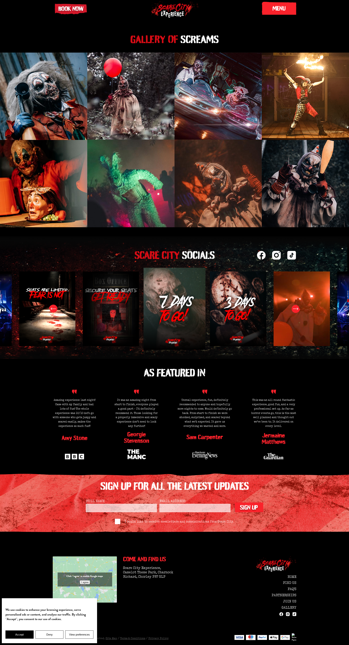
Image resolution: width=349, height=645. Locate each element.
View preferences (79, 634)
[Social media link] (261, 255)
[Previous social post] (53, 308)
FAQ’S (292, 589)
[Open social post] (47, 308)
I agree (85, 582)
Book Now (70, 9)
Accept (19, 634)
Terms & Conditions (132, 638)
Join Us (289, 601)
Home (292, 577)
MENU (279, 8)
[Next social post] (295, 308)
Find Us (289, 583)
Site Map (111, 638)
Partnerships (284, 595)
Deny (49, 634)
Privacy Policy (158, 638)
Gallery (289, 607)
